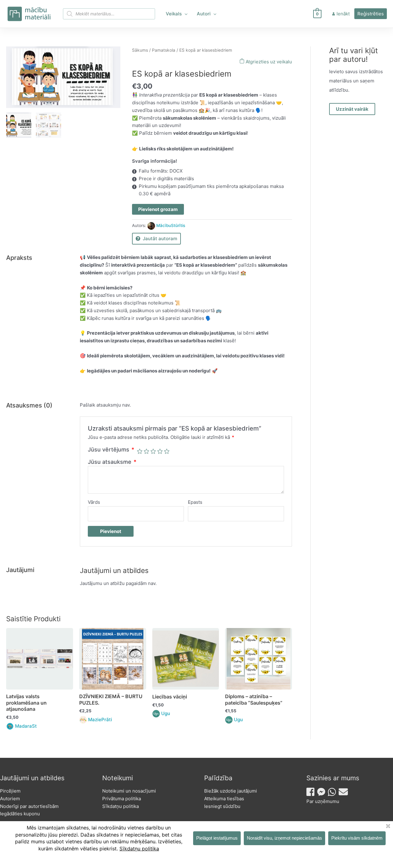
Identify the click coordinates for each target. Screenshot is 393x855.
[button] (185, 13)
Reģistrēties (370, 14)
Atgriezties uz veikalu (268, 62)
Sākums (140, 50)
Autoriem (10, 798)
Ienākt (343, 14)
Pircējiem (10, 791)
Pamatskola (163, 50)
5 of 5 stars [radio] (166, 451)
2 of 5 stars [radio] (146, 451)
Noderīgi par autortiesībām (29, 806)
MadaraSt (26, 726)
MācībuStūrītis (170, 225)
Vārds (94, 502)
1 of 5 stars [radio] (139, 451)
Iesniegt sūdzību (222, 806)
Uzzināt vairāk (352, 109)
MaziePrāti (100, 719)
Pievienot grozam (158, 209)
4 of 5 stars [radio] (160, 451)
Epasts (195, 502)
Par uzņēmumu (322, 801)
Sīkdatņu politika (120, 806)
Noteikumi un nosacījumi (129, 791)
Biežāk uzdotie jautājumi (230, 791)
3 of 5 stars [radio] (153, 451)
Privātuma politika (121, 798)
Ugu (165, 713)
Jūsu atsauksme (112, 462)
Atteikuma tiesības (224, 798)
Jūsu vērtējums (111, 449)
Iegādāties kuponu (20, 814)
